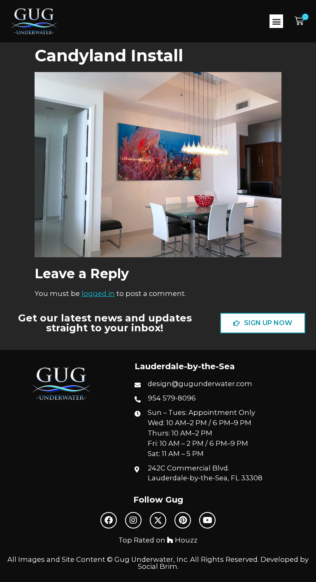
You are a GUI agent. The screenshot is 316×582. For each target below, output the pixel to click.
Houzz (185, 540)
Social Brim (157, 566)
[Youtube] (207, 520)
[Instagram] (133, 520)
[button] (276, 21)
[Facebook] (108, 520)
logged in (98, 293)
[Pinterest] (182, 520)
